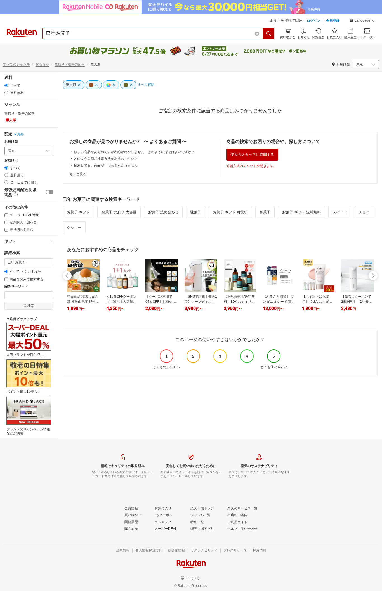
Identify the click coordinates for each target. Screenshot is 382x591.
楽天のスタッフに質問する (252, 154)
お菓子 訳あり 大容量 (119, 212)
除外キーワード (16, 286)
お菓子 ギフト (78, 212)
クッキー (74, 227)
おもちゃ (42, 64)
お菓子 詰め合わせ (163, 212)
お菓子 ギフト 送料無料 (301, 212)
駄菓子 (195, 212)
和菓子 (265, 212)
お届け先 (11, 142)
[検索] (268, 33)
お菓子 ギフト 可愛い (230, 212)
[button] (362, 21)
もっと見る (78, 174)
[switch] (49, 192)
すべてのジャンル (16, 64)
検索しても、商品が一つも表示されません (106, 165)
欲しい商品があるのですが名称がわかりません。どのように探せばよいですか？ (134, 152)
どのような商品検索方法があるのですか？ (106, 159)
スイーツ (340, 212)
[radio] (6, 85)
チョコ (364, 212)
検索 (30, 306)
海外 (20, 134)
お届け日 (11, 160)
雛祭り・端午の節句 (70, 64)
